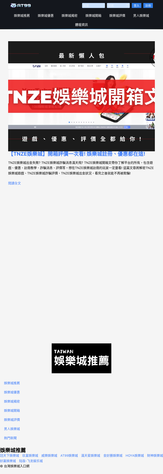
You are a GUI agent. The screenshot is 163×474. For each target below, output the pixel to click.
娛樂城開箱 (93, 16)
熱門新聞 (10, 438)
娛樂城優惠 (46, 16)
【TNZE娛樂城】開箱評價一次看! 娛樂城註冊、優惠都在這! (76, 154)
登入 (136, 5)
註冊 (148, 5)
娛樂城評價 (117, 16)
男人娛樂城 (141, 16)
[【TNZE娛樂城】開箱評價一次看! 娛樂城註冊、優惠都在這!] (81, 96)
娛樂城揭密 (70, 16)
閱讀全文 (14, 183)
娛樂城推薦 (22, 16)
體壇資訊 (81, 25)
